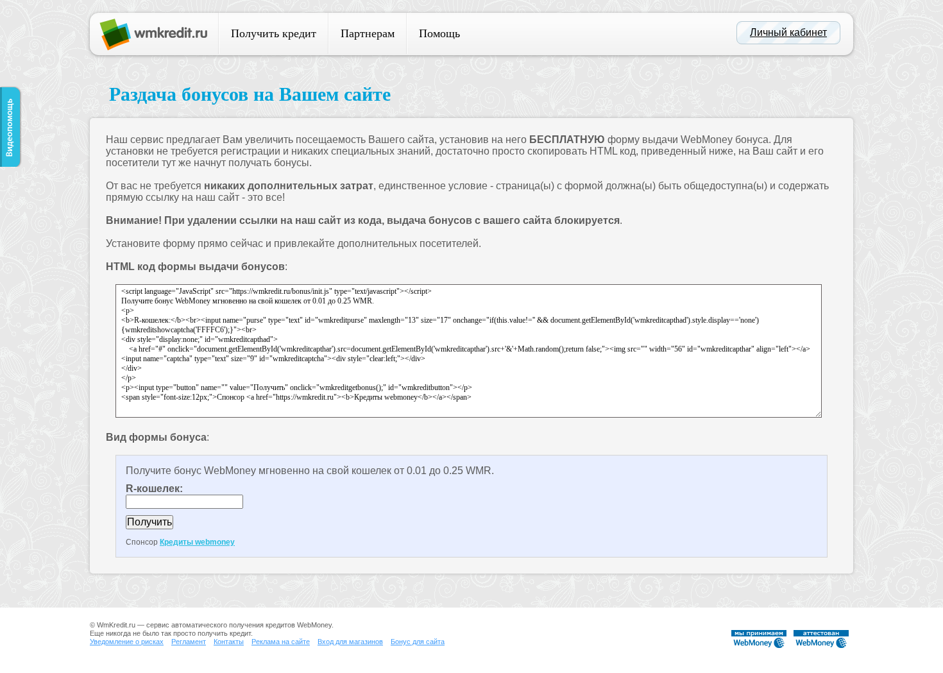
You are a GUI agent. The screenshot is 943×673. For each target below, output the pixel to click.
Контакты (229, 641)
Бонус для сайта (418, 641)
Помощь (439, 33)
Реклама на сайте (280, 641)
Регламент (188, 641)
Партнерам (368, 33)
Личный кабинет (788, 32)
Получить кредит (273, 33)
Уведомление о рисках (127, 641)
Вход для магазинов (350, 641)
